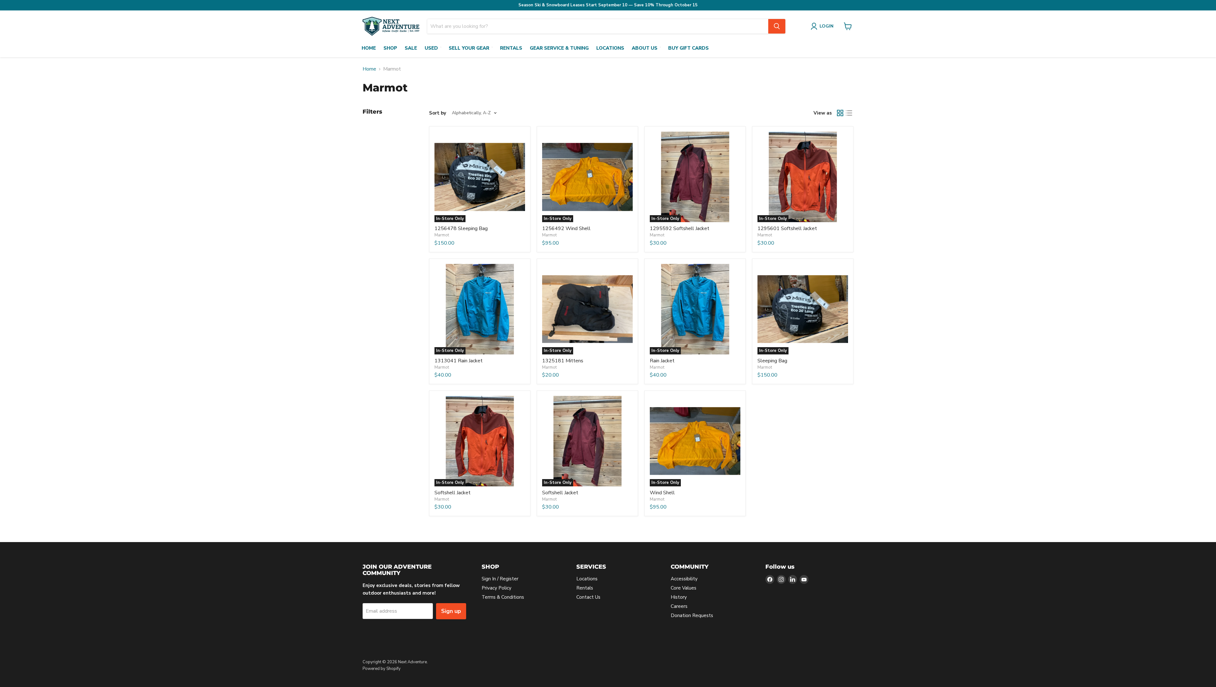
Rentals (511, 48)
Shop (390, 48)
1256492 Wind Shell (566, 228)
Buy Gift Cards (688, 48)
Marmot (441, 235)
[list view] (849, 113)
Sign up (451, 611)
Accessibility (684, 579)
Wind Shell (662, 492)
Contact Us (588, 597)
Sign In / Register (500, 579)
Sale (411, 48)
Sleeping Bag (772, 360)
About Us (644, 48)
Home (369, 48)
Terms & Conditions (503, 597)
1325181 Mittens (562, 360)
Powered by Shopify (382, 668)
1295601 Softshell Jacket (787, 228)
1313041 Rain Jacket (458, 360)
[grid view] (840, 113)
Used (431, 48)
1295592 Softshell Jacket (679, 228)
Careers (679, 606)
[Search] (776, 26)
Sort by (437, 113)
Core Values (683, 588)
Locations (610, 48)
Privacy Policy (496, 588)
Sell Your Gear (469, 48)
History (679, 597)
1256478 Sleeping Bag (461, 228)
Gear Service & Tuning (559, 48)
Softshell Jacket (452, 492)
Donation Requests (692, 615)
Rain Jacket (662, 360)
